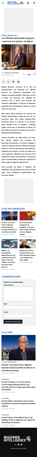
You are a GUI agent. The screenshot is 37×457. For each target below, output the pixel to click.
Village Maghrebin (9, 35)
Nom (6, 304)
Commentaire (8, 285)
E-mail (6, 312)
